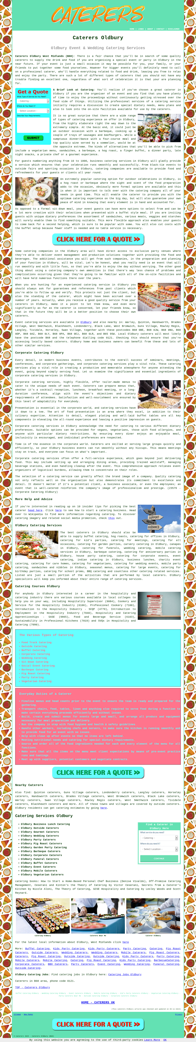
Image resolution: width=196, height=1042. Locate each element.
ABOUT (150, 29)
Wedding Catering (137, 964)
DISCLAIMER (173, 29)
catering (145, 571)
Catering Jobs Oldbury (124, 974)
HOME (132, 29)
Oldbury (86, 322)
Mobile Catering (55, 960)
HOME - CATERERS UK (98, 1002)
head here (35, 510)
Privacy (178, 1015)
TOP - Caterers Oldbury (32, 987)
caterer (134, 194)
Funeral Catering (166, 964)
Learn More (152, 1040)
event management (67, 255)
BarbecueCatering (166, 960)
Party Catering (134, 948)
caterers (163, 109)
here (58, 510)
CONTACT (160, 29)
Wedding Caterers (75, 952)
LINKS (141, 29)
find (27, 792)
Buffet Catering (37, 948)
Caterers (21, 956)
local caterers (153, 575)
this (111, 518)
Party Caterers (82, 964)
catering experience (87, 119)
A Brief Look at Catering (73, 89)
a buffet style (127, 212)
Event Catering (109, 964)
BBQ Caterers (57, 964)
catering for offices (146, 536)
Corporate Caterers (29, 964)
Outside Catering (77, 956)
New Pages (28, 1015)
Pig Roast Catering (46, 956)
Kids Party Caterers (103, 948)
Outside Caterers (45, 952)
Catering (156, 948)
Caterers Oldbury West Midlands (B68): (45, 56)
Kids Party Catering (68, 948)
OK (165, 1040)
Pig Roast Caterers (164, 952)
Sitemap (17, 1015)
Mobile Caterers (133, 952)
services (45, 322)
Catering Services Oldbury (44, 816)
